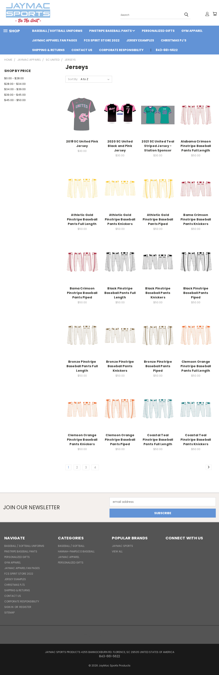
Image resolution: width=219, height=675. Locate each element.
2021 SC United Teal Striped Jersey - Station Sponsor (158, 146)
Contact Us (81, 50)
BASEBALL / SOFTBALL (71, 546)
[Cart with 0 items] (215, 14)
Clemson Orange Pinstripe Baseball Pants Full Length (196, 366)
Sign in (9, 607)
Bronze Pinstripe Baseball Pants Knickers (120, 366)
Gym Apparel (192, 31)
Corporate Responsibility (121, 50)
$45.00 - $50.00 (15, 100)
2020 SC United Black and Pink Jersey (120, 146)
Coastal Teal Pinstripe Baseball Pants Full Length (158, 439)
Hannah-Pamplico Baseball (76, 551)
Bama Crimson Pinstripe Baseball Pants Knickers (196, 219)
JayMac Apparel (68, 557)
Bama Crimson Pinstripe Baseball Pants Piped (82, 292)
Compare (80, 118)
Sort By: (73, 79)
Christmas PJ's (173, 40)
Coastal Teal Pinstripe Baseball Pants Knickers (196, 439)
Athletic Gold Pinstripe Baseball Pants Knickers (120, 219)
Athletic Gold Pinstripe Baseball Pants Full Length (82, 219)
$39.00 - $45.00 (15, 95)
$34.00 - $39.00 (15, 89)
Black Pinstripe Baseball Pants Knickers (157, 292)
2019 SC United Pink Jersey (82, 143)
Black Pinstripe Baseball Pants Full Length (120, 292)
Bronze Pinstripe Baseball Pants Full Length (82, 366)
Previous (212, 661)
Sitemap (9, 612)
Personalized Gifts (158, 31)
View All (117, 551)
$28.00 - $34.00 (15, 84)
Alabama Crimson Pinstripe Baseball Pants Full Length (196, 146)
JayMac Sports (122, 546)
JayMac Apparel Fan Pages (54, 40)
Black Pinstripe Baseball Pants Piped (196, 292)
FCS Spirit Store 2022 (102, 40)
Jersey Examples (140, 40)
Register (25, 607)
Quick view (82, 110)
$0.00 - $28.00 (14, 78)
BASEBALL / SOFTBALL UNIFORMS (57, 31)
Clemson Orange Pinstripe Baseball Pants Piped (120, 439)
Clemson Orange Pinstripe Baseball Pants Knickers (82, 439)
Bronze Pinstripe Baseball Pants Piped (158, 366)
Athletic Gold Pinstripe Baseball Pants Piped (158, 219)
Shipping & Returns (48, 50)
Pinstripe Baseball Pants (110, 31)
